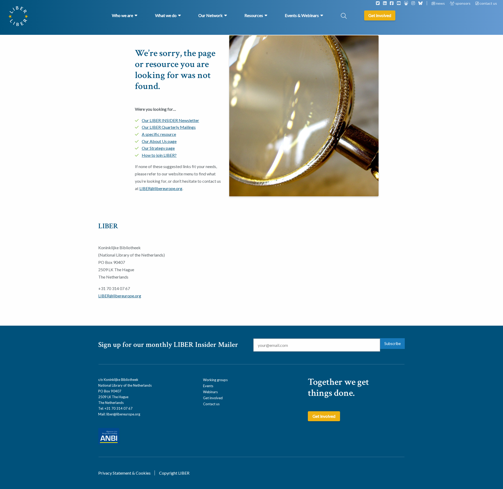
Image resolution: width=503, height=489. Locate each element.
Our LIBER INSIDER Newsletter (170, 120)
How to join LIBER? (159, 155)
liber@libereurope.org (123, 414)
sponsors (463, 3)
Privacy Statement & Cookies (124, 472)
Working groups (215, 380)
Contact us (211, 404)
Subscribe (392, 343)
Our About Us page (159, 141)
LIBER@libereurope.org (160, 188)
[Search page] (344, 16)
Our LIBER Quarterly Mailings (169, 127)
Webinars (210, 392)
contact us (488, 3)
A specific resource (159, 134)
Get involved (213, 398)
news (440, 3)
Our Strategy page (158, 148)
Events (208, 386)
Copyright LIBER (174, 472)
